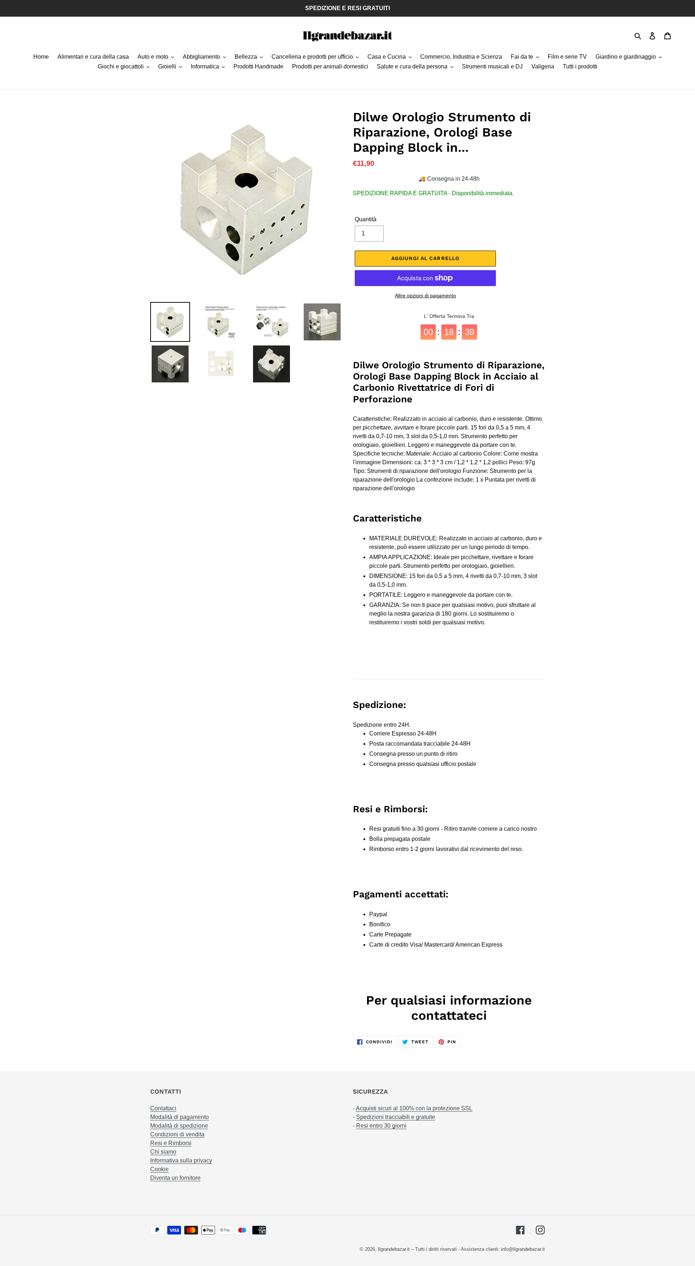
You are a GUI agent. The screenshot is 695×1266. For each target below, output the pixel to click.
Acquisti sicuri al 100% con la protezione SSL (414, 1108)
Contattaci (163, 1108)
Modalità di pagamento (179, 1117)
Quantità (365, 219)
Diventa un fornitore (175, 1178)
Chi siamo (163, 1152)
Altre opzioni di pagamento (425, 295)
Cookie (159, 1169)
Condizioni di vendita (177, 1134)
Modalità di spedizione (179, 1126)
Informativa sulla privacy (181, 1160)
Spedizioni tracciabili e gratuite (395, 1117)
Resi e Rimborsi (170, 1143)
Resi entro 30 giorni (381, 1126)
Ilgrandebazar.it (394, 1249)
